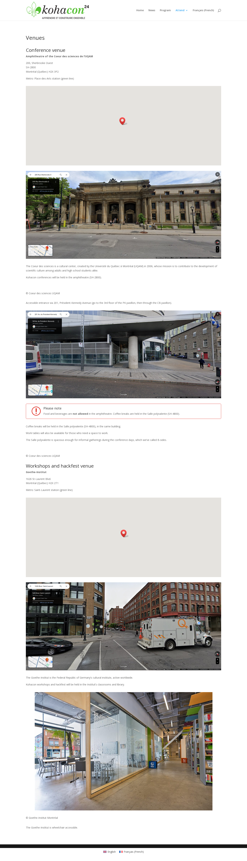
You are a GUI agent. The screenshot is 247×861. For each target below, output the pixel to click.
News (151, 10)
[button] (123, 121)
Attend (180, 10)
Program (165, 10)
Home (140, 10)
